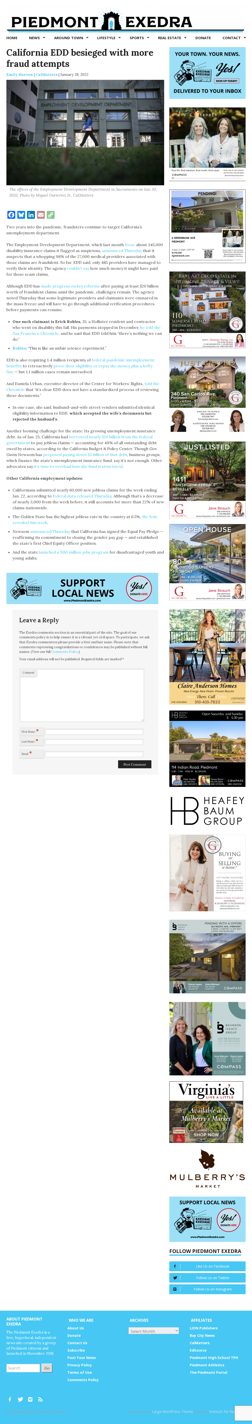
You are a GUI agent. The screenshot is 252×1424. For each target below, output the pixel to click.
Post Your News (81, 1357)
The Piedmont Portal (208, 1372)
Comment (28, 672)
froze (130, 244)
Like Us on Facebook (212, 1266)
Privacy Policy (79, 1365)
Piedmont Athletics (207, 1365)
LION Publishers (204, 1328)
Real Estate (170, 37)
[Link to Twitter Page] (21, 1397)
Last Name (30, 740)
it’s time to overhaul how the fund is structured (78, 466)
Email (27, 752)
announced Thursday (122, 250)
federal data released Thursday (82, 495)
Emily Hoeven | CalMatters (32, 74)
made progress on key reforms (70, 286)
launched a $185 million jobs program (74, 552)
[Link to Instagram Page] (32, 1397)
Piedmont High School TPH (214, 1357)
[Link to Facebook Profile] (11, 1397)
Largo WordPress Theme (172, 1411)
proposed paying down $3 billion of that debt (85, 454)
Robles (19, 348)
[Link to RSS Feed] (41, 1397)
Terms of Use (79, 1372)
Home (11, 37)
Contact (232, 37)
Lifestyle (106, 37)
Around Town (69, 37)
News (35, 37)
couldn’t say (78, 268)
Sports (137, 37)
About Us (75, 1328)
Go (47, 1368)
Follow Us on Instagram (213, 1289)
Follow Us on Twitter (212, 1277)
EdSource (198, 1350)
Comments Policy (64, 652)
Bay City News (202, 1335)
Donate (203, 37)
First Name (30, 730)
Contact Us (77, 1342)
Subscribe (76, 1350)
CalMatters (200, 1342)
